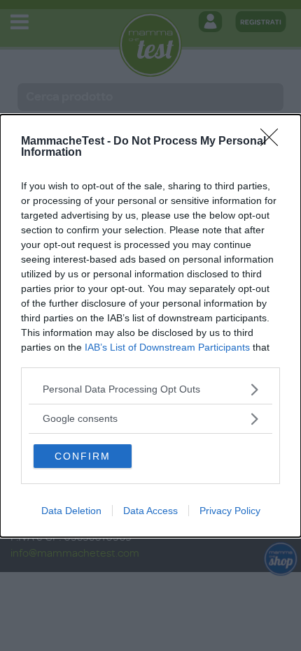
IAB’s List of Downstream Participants (167, 347)
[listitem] (150, 389)
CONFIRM (83, 456)
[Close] (273, 142)
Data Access (150, 510)
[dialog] (150, 326)
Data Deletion (71, 510)
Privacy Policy (230, 510)
